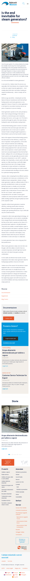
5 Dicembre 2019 (5, 380)
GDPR (3, 568)
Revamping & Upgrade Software (21, 513)
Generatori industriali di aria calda (7, 490)
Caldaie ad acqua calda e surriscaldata (7, 477)
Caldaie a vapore (6, 472)
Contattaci (25, 568)
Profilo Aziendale (20, 492)
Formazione (19, 534)
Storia (17, 494)
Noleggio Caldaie (20, 532)
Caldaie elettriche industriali (6, 482)
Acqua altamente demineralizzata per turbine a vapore (13, 352)
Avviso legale (9, 568)
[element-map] (24, 464)
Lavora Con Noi (20, 482)
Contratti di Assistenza (21, 510)
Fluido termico (5, 474)
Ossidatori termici (6, 500)
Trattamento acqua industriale (6, 497)
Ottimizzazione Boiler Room (22, 522)
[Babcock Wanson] (9, 3)
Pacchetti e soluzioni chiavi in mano (7, 503)
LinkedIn (4, 561)
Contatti (18, 484)
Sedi (18, 487)
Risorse (17, 479)
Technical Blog (14, 36)
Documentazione (6, 292)
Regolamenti (5, 296)
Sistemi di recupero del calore (7, 486)
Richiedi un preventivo (21, 472)
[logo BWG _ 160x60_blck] (22, 550)
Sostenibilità (19, 497)
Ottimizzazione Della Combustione (22, 526)
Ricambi (18, 529)
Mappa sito (17, 568)
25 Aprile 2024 (5, 357)
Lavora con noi (6, 373)
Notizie (17, 474)
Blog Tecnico (5, 299)
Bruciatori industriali (6, 494)
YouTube (10, 561)
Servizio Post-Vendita (21, 508)
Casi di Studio (19, 477)
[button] (8, 318)
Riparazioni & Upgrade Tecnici (22, 517)
